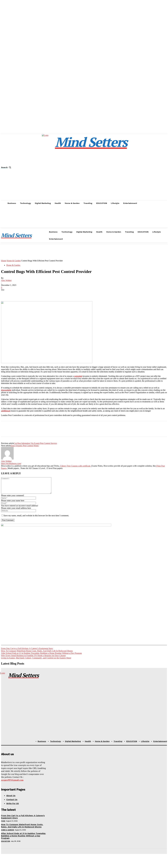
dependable (6, 390)
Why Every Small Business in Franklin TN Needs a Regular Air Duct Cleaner (33, 655)
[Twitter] (14, 293)
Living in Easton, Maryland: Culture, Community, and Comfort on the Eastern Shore (36, 658)
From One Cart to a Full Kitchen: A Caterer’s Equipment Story (27, 648)
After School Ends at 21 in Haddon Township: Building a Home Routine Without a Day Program (41, 653)
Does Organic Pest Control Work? (25, 446)
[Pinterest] (24, 293)
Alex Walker (6, 280)
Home (3, 261)
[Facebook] (5, 293)
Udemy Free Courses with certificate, (75, 466)
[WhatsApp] (33, 293)
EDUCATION (5, 841)
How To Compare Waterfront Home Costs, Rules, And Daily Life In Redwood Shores (37, 651)
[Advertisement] (84, 225)
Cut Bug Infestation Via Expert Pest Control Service (35, 443)
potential (78, 376)
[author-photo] (7, 459)
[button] (6, 167)
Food (3, 821)
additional (5, 411)
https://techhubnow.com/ (11, 463)
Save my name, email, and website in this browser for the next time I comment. (36, 515)
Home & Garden (14, 261)
